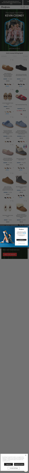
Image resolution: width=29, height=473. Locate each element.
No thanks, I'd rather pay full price (21, 241)
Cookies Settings (14, 468)
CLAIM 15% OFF (21, 239)
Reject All (8, 464)
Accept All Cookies (19, 464)
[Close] (25, 455)
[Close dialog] (28, 226)
